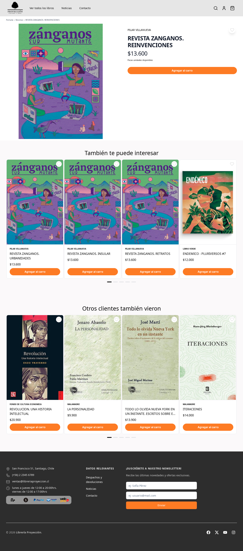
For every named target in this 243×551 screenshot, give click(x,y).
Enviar (162, 505)
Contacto (85, 8)
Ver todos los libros (42, 8)
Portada (9, 20)
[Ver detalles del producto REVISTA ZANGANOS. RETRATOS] (150, 202)
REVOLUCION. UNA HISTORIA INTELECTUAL (31, 411)
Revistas (19, 20)
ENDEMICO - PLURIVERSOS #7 (204, 254)
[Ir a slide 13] (133, 437)
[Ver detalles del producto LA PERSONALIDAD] (92, 357)
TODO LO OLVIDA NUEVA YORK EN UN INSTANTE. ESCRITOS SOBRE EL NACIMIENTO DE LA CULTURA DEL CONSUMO (150, 411)
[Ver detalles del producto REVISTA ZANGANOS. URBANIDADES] (35, 202)
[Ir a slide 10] (115, 437)
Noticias (67, 8)
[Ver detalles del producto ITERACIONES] (208, 357)
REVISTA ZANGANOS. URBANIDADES (24, 256)
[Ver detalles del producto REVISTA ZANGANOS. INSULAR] (92, 202)
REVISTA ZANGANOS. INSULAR (88, 254)
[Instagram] (233, 532)
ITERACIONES (192, 409)
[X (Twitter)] (216, 532)
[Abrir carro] (232, 8)
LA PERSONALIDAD (80, 409)
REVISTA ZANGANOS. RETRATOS (147, 254)
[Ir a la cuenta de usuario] (224, 8)
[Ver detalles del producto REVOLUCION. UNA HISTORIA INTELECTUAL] (35, 357)
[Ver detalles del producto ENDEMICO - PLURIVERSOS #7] (208, 202)
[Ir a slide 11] (121, 437)
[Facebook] (208, 532)
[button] (232, 30)
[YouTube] (225, 532)
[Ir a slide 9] (109, 437)
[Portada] (15, 8)
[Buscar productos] (215, 8)
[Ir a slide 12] (127, 437)
